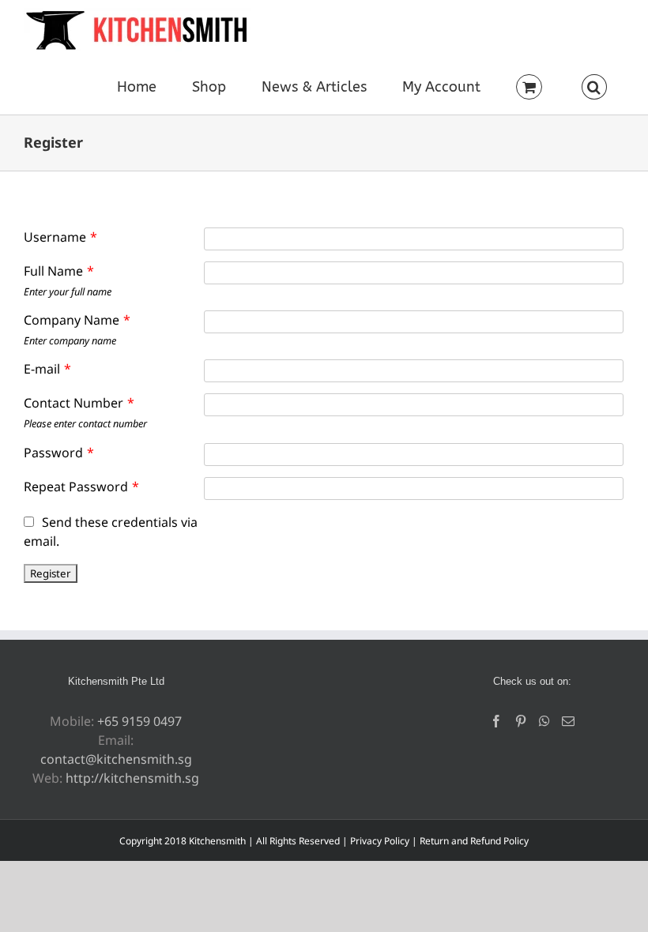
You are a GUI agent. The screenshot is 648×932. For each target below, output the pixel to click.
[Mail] (568, 721)
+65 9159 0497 (139, 721)
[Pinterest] (520, 721)
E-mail (47, 369)
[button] (593, 87)
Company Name (77, 320)
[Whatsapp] (544, 721)
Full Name (59, 271)
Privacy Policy (379, 840)
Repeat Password (81, 486)
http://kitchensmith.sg (132, 778)
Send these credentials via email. (111, 531)
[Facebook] (496, 721)
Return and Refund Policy (474, 840)
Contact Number (79, 403)
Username (60, 237)
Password (59, 452)
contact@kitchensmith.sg (116, 759)
